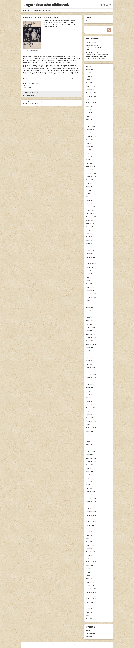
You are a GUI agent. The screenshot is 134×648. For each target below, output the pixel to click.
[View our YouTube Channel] (107, 5)
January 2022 (90, 250)
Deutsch (88, 17)
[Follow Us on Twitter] (104, 5)
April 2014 (89, 485)
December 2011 (91, 552)
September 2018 (91, 384)
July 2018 (88, 391)
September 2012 (91, 522)
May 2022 (89, 237)
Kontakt (48, 10)
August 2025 (90, 106)
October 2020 (90, 300)
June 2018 (89, 394)
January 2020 (90, 331)
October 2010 (90, 595)
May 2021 (89, 277)
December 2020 (91, 294)
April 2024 (89, 160)
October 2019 (90, 341)
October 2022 (90, 220)
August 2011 (90, 565)
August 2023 (90, 186)
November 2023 (91, 176)
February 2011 (90, 582)
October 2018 (90, 381)
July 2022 (88, 230)
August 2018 (90, 388)
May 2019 (89, 357)
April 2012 (89, 538)
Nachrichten (89, 637)
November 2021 (91, 257)
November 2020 (91, 297)
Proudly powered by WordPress (59, 645)
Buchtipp (36, 92)
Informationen (90, 633)
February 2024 (90, 166)
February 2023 (90, 207)
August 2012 (90, 525)
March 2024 (89, 163)
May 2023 (89, 197)
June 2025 (89, 113)
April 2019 (89, 361)
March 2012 (89, 542)
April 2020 (89, 321)
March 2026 (89, 83)
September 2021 (91, 264)
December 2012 (91, 511)
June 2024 (89, 153)
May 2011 (89, 575)
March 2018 (89, 404)
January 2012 (90, 548)
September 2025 (91, 103)
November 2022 (91, 217)
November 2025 (91, 96)
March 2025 (89, 123)
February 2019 (90, 367)
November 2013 (91, 501)
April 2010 (89, 615)
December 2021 (91, 254)
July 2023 (88, 190)
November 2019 (91, 337)
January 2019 (90, 371)
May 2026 (89, 79)
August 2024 (90, 146)
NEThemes (80, 645)
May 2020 (89, 317)
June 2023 (89, 193)
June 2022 (89, 233)
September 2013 (91, 508)
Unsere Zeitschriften (37, 10)
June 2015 (89, 438)
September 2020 (91, 304)
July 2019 (88, 351)
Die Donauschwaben (73, 102)
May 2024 (89, 156)
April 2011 (89, 579)
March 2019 (89, 364)
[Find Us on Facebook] (101, 5)
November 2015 (91, 421)
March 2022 (89, 244)
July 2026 (88, 73)
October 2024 (90, 140)
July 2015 (88, 434)
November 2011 (91, 555)
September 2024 (91, 143)
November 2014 (91, 461)
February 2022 (90, 247)
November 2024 (91, 136)
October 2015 (90, 424)
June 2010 (89, 609)
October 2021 (90, 260)
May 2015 (89, 441)
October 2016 (90, 418)
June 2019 (89, 354)
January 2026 (90, 89)
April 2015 (89, 444)
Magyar (88, 21)
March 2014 (89, 488)
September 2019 (91, 344)
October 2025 (90, 99)
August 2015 (90, 431)
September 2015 (91, 428)
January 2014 (90, 495)
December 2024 (91, 133)
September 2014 (91, 468)
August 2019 (90, 347)
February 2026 (90, 86)
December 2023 (91, 173)
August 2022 (90, 227)
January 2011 (90, 585)
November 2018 (91, 377)
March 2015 (89, 448)
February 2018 (90, 408)
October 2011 (90, 558)
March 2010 (89, 619)
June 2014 (89, 478)
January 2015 (90, 455)
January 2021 (90, 290)
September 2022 (91, 223)
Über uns (26, 10)
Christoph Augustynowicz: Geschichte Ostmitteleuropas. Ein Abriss (33, 102)
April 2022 (89, 240)
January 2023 (90, 210)
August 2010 (90, 602)
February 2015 (90, 451)
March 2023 (89, 203)
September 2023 (91, 183)
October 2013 (90, 505)
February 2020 (90, 327)
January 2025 (90, 129)
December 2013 (91, 498)
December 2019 (91, 334)
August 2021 (90, 267)
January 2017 (90, 414)
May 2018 (89, 398)
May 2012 (89, 535)
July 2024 (88, 150)
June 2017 (89, 411)
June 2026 (89, 76)
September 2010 (91, 599)
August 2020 (90, 307)
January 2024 (90, 170)
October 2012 (90, 518)
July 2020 (88, 310)
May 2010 (89, 612)
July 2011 (88, 569)
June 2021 (89, 274)
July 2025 (88, 109)
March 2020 (89, 324)
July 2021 (88, 270)
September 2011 (91, 562)
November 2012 (91, 515)
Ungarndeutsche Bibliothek (46, 4)
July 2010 (88, 605)
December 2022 (91, 213)
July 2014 (88, 475)
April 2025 (89, 119)
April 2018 (89, 401)
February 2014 (90, 491)
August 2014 (90, 471)
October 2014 (90, 465)
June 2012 (89, 532)
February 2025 (90, 126)
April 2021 (89, 280)
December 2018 (91, 374)
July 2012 (88, 528)
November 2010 (91, 592)
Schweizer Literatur (29, 95)
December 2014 (91, 458)
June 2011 (89, 572)
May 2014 (89, 481)
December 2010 (91, 589)
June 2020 (89, 314)
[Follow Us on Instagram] (110, 5)
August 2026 (90, 69)
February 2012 (90, 545)
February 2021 (90, 287)
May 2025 (89, 116)
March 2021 (89, 284)
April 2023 (89, 200)
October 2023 (90, 180)
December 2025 (91, 93)
